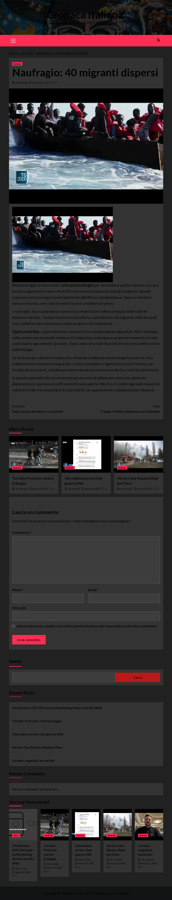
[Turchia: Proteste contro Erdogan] (33, 454)
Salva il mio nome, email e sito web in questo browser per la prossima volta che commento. (87, 626)
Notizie (17, 64)
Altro (16, 835)
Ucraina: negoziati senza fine (33, 760)
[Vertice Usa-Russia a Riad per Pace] (138, 454)
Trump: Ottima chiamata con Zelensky (130, 409)
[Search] (158, 40)
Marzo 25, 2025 (40, 488)
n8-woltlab (21, 82)
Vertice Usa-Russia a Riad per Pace (37, 747)
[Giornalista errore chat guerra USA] (86, 454)
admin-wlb (21, 868)
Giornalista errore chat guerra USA (37, 734)
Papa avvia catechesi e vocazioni (37, 409)
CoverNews (99, 893)
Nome (18, 590)
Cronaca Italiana (85, 14)
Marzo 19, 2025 (41, 82)
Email (93, 590)
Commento (22, 532)
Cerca (15, 661)
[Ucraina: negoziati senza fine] (149, 824)
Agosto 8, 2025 (22, 872)
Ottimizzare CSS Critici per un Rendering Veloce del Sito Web (57, 708)
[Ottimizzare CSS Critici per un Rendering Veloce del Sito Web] (23, 824)
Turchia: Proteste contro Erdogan (37, 721)
